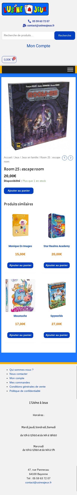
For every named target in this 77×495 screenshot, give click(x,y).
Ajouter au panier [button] (20, 265)
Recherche (64, 35)
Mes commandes (20, 382)
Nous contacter (18, 374)
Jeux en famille (30, 157)
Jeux (16, 157)
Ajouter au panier (19, 190)
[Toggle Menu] (70, 69)
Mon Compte (38, 46)
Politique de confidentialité (25, 391)
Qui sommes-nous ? (21, 369)
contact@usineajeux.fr (38, 482)
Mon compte (17, 378)
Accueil (8, 157)
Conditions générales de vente (28, 386)
